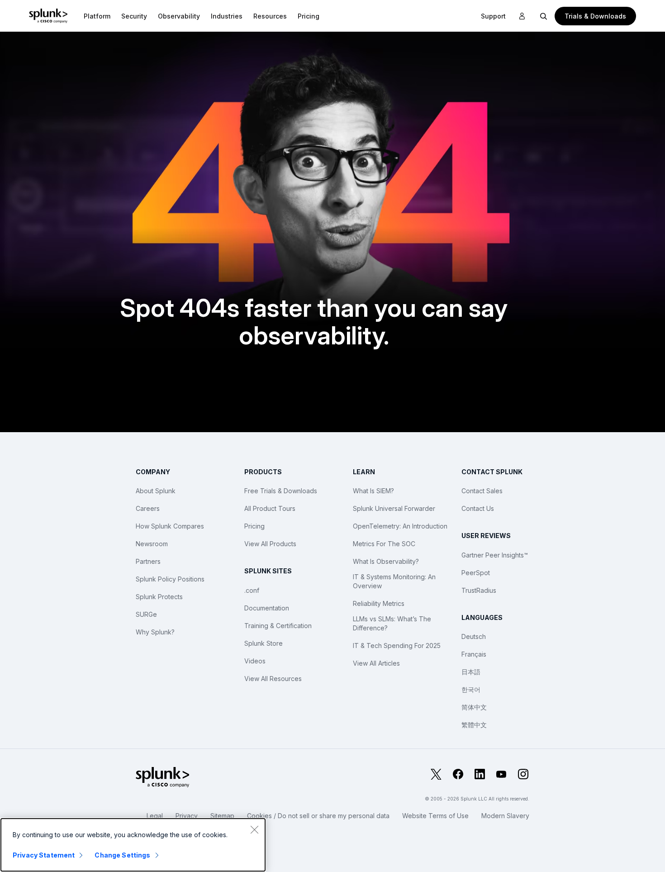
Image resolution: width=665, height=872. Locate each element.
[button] (97, 16)
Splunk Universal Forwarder (394, 508)
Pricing (254, 526)
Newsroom (152, 544)
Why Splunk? (155, 632)
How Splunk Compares (170, 526)
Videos (255, 661)
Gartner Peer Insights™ (494, 555)
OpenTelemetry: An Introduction (400, 526)
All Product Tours (269, 508)
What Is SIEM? (373, 491)
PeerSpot (475, 573)
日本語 (470, 672)
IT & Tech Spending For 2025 (397, 645)
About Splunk (156, 491)
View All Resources (273, 678)
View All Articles (376, 663)
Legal (155, 816)
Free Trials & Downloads (280, 491)
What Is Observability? (386, 561)
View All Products (270, 544)
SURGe (146, 614)
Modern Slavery (505, 816)
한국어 (470, 689)
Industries (226, 16)
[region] (133, 845)
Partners (148, 561)
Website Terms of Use (435, 816)
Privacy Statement (44, 855)
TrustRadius (478, 590)
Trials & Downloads (595, 16)
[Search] (543, 15)
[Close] (254, 829)
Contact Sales (482, 491)
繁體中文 (474, 725)
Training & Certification (278, 625)
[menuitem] (97, 16)
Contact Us (477, 508)
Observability (179, 16)
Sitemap (222, 816)
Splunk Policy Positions (170, 579)
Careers (148, 508)
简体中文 (474, 707)
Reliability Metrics (378, 603)
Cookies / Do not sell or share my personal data (318, 816)
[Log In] (522, 16)
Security (134, 16)
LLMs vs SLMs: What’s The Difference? (392, 623)
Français (473, 654)
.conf (251, 590)
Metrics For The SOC (384, 544)
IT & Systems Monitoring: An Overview (394, 581)
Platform (97, 16)
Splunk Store (263, 643)
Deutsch (473, 636)
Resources (270, 16)
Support (493, 16)
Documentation (266, 608)
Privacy (187, 816)
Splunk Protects (159, 596)
